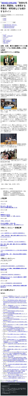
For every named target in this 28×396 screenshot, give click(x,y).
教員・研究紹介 (6, 41)
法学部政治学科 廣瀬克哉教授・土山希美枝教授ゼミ (13, 266)
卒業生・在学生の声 (8, 36)
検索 (14, 22)
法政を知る (5, 42)
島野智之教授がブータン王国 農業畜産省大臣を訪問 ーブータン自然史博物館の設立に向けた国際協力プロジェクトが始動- (15, 341)
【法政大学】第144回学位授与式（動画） (17, 357)
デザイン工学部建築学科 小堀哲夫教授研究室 (11, 283)
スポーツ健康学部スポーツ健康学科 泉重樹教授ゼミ (13, 233)
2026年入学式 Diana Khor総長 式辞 (15, 372)
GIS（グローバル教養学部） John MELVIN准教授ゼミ (13, 241)
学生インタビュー (7, 40)
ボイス (4, 38)
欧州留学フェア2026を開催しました (16, 330)
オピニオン (5, 37)
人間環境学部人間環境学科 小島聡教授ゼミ (11, 274)
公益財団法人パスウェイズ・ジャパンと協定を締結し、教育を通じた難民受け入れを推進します (15, 297)
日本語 (4, 18)
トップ (4, 34)
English (4, 20)
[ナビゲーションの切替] (1, 32)
